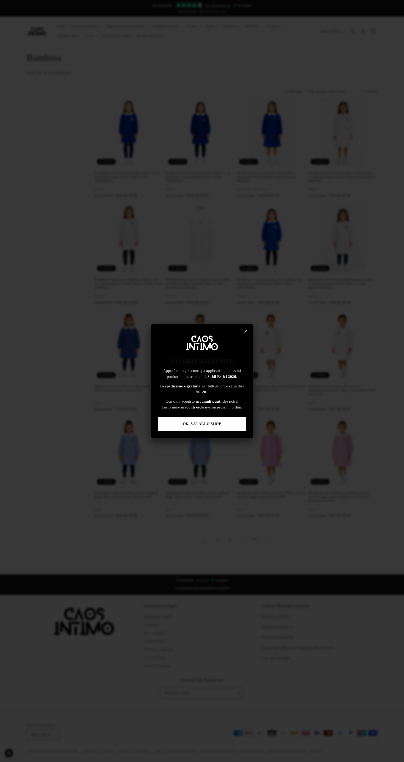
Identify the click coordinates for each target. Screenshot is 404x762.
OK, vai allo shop (202, 424)
